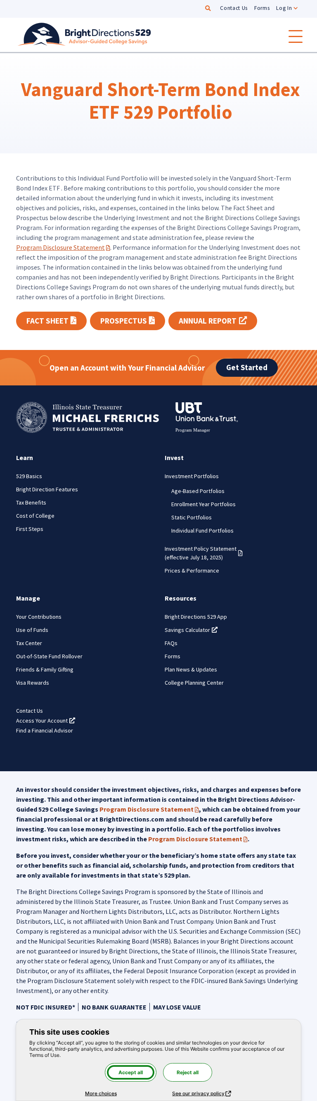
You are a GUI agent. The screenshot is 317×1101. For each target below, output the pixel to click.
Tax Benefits (31, 502)
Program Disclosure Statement (63, 247)
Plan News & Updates (191, 669)
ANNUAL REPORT (218, 321)
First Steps (29, 529)
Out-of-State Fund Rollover (49, 656)
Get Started (246, 367)
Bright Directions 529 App (196, 616)
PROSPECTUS (132, 321)
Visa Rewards (32, 682)
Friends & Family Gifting (44, 669)
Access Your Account (45, 720)
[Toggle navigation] (295, 36)
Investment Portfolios (192, 476)
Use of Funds (32, 630)
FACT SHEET (56, 321)
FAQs (171, 643)
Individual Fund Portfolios (202, 530)
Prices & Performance (192, 570)
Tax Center (29, 643)
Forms (262, 8)
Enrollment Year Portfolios (203, 504)
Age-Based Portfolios (198, 491)
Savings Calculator (191, 630)
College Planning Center (194, 682)
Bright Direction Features (47, 489)
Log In (284, 8)
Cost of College (35, 515)
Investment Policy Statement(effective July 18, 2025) (204, 553)
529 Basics (29, 476)
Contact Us (234, 8)
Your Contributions (39, 616)
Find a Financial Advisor (44, 730)
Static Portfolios (191, 517)
